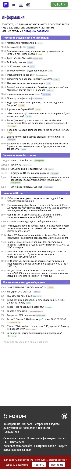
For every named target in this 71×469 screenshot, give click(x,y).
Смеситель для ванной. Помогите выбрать (29, 79)
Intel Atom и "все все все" (21, 75)
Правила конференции (41, 438)
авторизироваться (36, 31)
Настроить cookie (45, 446)
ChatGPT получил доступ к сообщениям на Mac (32, 221)
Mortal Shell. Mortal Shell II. (22, 43)
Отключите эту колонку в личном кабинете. (26, 342)
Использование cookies (17, 446)
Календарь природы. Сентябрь (27, 186)
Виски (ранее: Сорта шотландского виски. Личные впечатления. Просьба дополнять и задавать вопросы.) (37, 121)
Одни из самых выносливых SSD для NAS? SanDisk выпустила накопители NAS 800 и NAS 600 (34, 216)
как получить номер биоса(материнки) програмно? (34, 333)
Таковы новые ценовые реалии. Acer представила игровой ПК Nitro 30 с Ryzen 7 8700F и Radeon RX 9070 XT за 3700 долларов (38, 245)
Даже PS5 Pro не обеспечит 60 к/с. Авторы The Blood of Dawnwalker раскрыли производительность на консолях (37, 236)
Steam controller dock (22, 160)
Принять (39, 464)
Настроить (57, 464)
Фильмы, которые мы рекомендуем (26, 83)
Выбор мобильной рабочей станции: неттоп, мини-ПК (35, 136)
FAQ (5, 442)
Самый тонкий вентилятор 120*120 (28, 169)
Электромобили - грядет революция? (27, 70)
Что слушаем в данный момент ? (24, 94)
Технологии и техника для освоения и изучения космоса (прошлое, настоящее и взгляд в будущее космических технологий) (37, 146)
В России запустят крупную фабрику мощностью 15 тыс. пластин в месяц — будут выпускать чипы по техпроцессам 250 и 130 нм (37, 254)
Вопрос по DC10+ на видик (21, 315)
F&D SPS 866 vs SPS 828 (19, 296)
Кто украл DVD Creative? (20, 291)
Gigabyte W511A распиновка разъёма (29, 173)
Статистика (17, 442)
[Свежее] (21, 5)
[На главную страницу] (6, 4)
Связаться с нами (14, 438)
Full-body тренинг (16, 62)
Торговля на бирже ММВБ (20, 109)
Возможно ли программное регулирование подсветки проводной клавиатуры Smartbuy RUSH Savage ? (39, 178)
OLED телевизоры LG (18, 66)
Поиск (60, 438)
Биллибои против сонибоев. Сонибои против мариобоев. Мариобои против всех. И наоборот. (38, 88)
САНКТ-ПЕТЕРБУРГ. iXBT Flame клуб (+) (26, 287)
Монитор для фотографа (20, 98)
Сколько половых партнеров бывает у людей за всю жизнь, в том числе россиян (35, 52)
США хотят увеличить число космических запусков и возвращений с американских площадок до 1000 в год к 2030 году (37, 264)
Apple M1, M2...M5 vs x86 (19, 58)
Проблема (15, 164)
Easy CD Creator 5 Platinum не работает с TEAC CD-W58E (36, 319)
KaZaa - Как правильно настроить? (25, 307)
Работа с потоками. (17, 311)
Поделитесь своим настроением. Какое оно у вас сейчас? (38, 130)
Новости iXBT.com (13, 193)
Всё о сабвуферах (17, 47)
